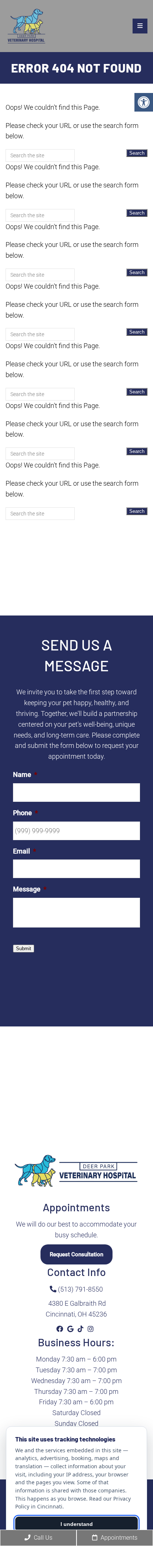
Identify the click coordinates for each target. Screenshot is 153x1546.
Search (136, 153)
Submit (23, 948)
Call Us (42, 1537)
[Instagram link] (91, 1329)
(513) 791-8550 (79, 1289)
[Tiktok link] (81, 1329)
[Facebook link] (60, 1329)
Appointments (118, 1537)
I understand (77, 1524)
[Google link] (71, 1329)
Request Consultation (76, 1254)
